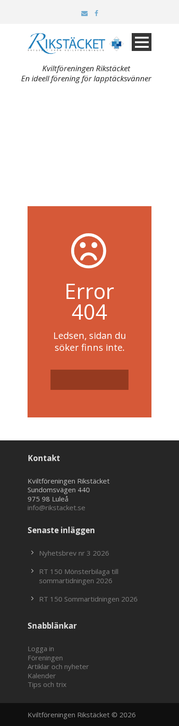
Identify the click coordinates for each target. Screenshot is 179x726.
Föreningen (45, 657)
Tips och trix (47, 684)
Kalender (42, 675)
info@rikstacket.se (56, 507)
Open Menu (141, 42)
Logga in (41, 648)
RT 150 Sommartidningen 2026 (88, 598)
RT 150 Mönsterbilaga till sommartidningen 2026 (78, 576)
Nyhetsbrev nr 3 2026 (74, 552)
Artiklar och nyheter (58, 666)
